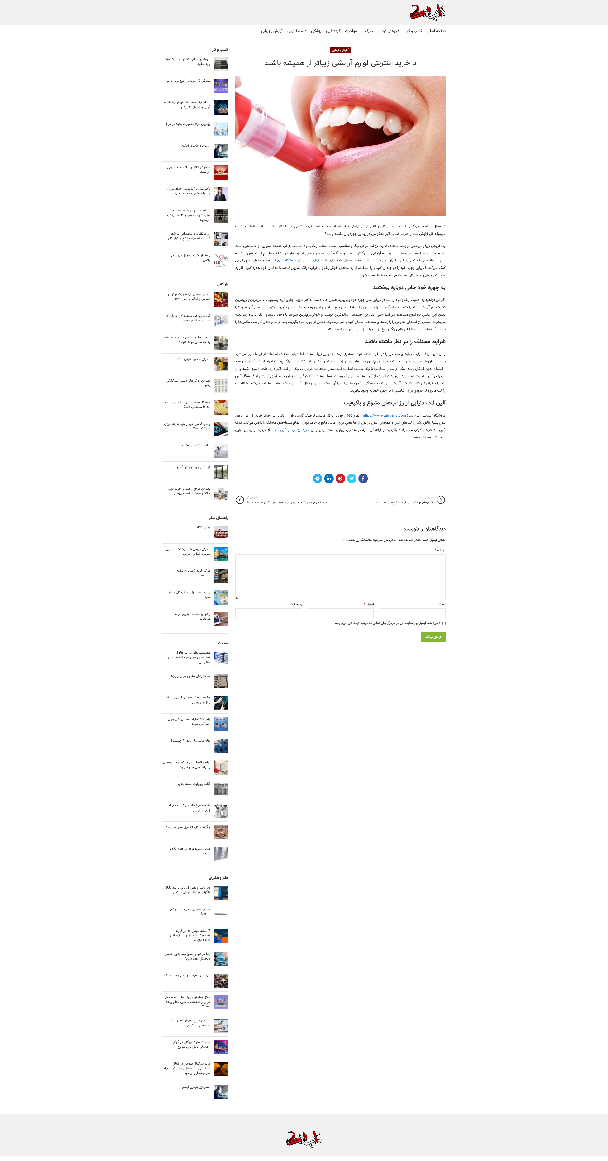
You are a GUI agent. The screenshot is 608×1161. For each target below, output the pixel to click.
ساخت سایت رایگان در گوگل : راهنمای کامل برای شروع (190, 1045)
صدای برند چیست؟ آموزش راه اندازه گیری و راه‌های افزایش (187, 105)
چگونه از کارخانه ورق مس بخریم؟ (188, 827)
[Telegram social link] (317, 478)
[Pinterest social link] (340, 478)
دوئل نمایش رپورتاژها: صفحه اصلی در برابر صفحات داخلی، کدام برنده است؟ (186, 1002)
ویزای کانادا (203, 527)
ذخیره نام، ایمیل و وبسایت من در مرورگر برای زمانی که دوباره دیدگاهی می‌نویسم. (387, 623)
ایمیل (369, 604)
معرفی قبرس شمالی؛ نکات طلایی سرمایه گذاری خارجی (188, 552)
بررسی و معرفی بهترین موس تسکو (187, 975)
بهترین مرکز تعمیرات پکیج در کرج (188, 124)
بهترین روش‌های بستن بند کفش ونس (188, 383)
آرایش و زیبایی (340, 50)
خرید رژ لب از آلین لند (291, 430)
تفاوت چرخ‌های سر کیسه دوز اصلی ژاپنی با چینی (187, 808)
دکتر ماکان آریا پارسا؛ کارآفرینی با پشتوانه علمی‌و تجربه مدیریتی (188, 191)
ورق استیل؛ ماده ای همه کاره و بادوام (189, 851)
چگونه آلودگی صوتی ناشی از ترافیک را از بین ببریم (187, 700)
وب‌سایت (296, 604)
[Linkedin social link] (329, 478)
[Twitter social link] (351, 478)
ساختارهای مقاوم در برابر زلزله (190, 676)
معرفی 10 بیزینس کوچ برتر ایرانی (188, 81)
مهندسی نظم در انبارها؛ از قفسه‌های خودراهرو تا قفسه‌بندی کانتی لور (188, 657)
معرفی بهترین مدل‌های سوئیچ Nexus (190, 912)
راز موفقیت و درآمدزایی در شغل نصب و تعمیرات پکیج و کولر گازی (188, 236)
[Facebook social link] (363, 478)
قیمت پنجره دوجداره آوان (193, 467)
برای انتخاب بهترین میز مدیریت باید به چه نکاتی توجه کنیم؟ (186, 340)
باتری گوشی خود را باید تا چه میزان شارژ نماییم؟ (187, 426)
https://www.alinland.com (384, 415)
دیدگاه (440, 550)
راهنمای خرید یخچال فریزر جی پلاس (190, 258)
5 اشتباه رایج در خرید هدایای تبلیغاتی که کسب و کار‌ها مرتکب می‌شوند (188, 215)
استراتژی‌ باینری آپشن (195, 145)
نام (442, 604)
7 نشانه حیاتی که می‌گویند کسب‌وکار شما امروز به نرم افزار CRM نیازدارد (190, 936)
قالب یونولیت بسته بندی (194, 784)
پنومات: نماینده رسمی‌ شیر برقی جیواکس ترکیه (189, 722)
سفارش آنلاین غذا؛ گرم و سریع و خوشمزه (188, 170)
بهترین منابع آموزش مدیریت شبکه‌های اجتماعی (191, 1023)
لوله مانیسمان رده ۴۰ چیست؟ (190, 741)
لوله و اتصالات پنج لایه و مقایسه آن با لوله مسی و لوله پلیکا (186, 765)
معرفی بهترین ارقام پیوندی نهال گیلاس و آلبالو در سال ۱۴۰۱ (189, 297)
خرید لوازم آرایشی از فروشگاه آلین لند (299, 260)
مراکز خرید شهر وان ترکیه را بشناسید (192, 573)
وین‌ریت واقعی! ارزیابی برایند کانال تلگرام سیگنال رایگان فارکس (187, 890)
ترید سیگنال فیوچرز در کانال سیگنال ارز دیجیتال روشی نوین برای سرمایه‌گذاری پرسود (186, 1068)
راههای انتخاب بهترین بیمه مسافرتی (192, 616)
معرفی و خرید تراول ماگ (193, 359)
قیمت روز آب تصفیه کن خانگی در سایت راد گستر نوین (188, 318)
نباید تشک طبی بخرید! (195, 445)
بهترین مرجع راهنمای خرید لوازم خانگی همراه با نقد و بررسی (189, 491)
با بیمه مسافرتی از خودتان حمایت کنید (188, 595)
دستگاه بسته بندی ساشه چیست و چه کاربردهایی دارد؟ (187, 405)
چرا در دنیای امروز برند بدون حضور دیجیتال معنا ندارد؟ (187, 957)
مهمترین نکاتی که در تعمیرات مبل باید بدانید (187, 62)
